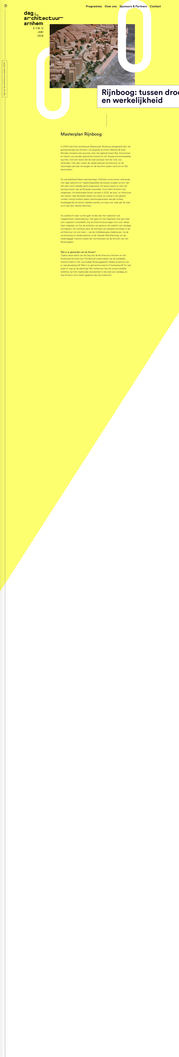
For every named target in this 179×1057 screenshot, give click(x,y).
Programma (94, 6)
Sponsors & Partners (133, 6)
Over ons (111, 6)
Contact (155, 6)
